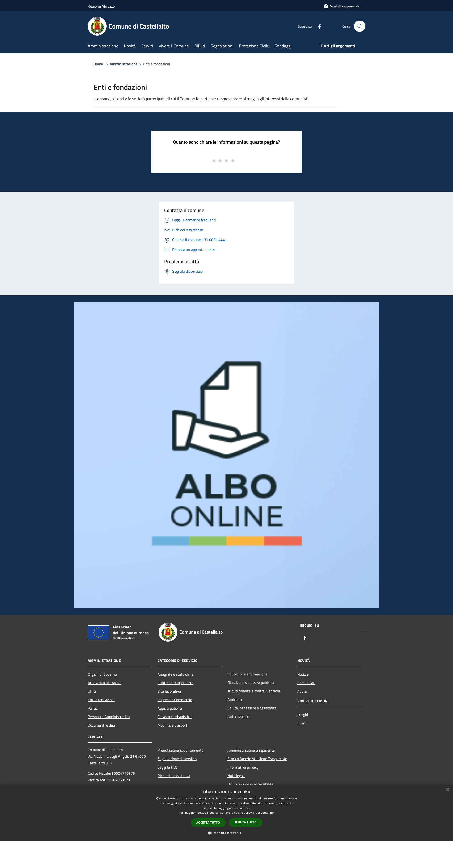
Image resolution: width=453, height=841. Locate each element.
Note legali (236, 775)
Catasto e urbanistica (175, 717)
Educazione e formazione (247, 674)
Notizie (303, 674)
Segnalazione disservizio (177, 759)
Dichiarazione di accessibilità (250, 784)
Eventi (302, 723)
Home (98, 64)
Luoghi (302, 714)
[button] (226, 833)
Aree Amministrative (104, 683)
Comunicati (306, 683)
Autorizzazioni (238, 716)
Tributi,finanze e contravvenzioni (253, 691)
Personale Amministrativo (109, 717)
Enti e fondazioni (101, 700)
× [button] (447, 789)
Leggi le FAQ (167, 767)
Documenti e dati (101, 725)
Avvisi (302, 691)
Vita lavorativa (169, 691)
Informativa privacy (243, 767)
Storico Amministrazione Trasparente (257, 759)
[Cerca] (359, 26)
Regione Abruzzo (101, 6)
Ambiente (235, 699)
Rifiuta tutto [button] (245, 822)
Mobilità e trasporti (173, 725)
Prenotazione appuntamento (180, 750)
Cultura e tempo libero (175, 683)
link (271, 813)
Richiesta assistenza (174, 775)
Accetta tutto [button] (208, 822)
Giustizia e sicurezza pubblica (250, 682)
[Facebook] (317, 26)
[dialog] (226, 813)
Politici (93, 708)
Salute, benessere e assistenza (252, 708)
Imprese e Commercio (175, 700)
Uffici (92, 691)
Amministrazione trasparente (251, 750)
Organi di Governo (102, 674)
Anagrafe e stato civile (175, 674)
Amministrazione (123, 64)
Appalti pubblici (170, 708)
